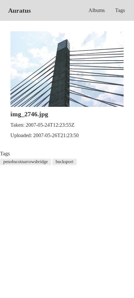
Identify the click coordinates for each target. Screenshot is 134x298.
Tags (120, 10)
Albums (96, 10)
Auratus (19, 10)
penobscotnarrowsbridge (25, 161)
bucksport (65, 161)
